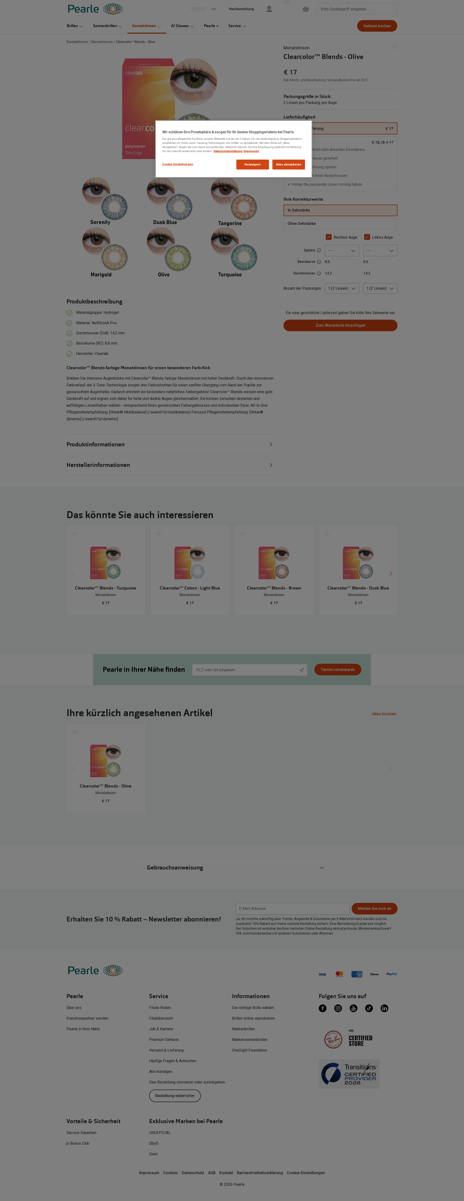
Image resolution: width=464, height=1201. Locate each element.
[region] (233, 149)
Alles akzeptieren (288, 164)
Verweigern (253, 164)
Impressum (251, 151)
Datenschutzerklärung (228, 151)
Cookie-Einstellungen (177, 164)
